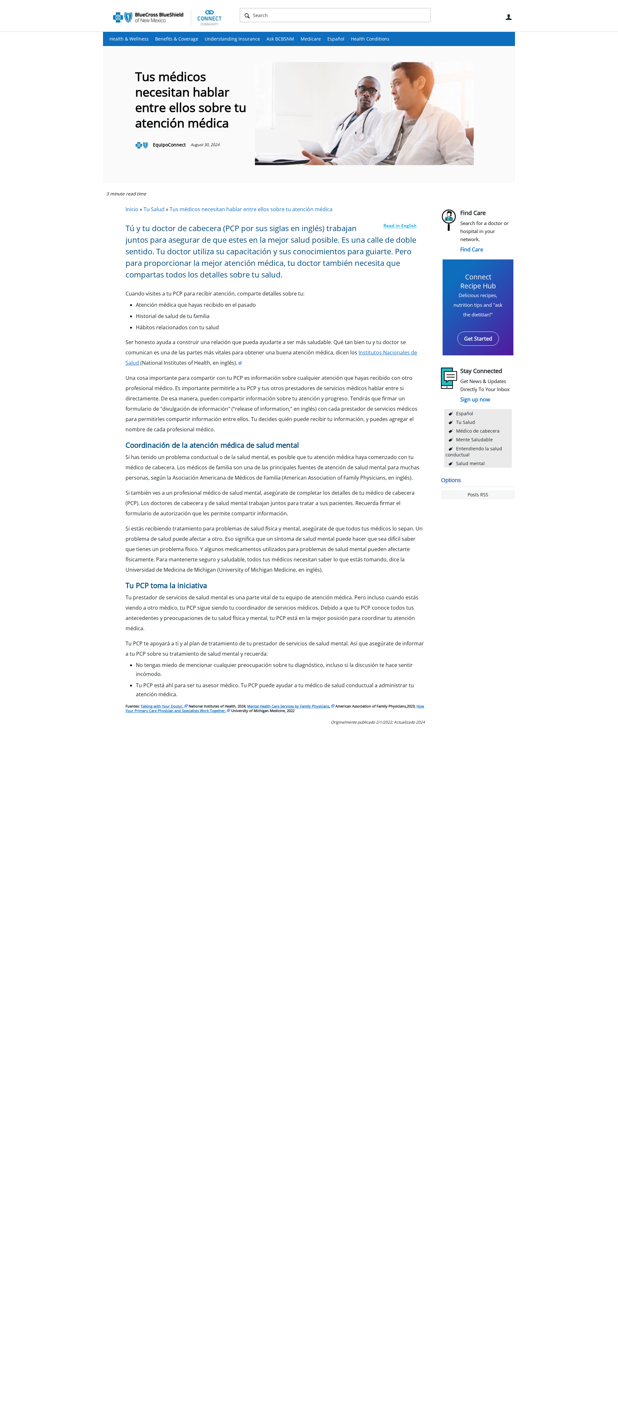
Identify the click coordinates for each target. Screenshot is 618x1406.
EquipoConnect (169, 145)
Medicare (311, 39)
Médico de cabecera (478, 431)
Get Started (478, 338)
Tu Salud (465, 422)
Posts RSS (478, 495)
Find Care (471, 249)
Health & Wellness (129, 39)
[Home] (167, 17)
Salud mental (470, 463)
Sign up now (475, 399)
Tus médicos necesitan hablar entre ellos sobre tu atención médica (251, 209)
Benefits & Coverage (176, 39)
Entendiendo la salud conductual (473, 451)
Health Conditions (370, 39)
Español (335, 39)
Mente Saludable (474, 439)
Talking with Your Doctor (162, 706)
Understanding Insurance (232, 39)
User (508, 17)
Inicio (132, 209)
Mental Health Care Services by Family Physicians (288, 706)
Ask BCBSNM (280, 39)
